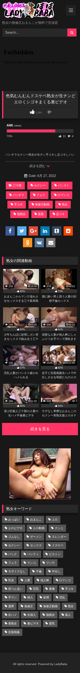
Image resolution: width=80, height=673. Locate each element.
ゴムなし (14, 536)
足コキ (60, 214)
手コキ (18, 204)
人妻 (27, 580)
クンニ (59, 528)
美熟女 (12, 623)
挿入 (30, 597)
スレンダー (59, 536)
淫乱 (62, 597)
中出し (56, 571)
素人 (68, 614)
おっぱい (14, 519)
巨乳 (36, 588)
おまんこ (36, 519)
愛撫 (52, 588)
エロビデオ (15, 528)
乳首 (11, 580)
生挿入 (31, 614)
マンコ (31, 562)
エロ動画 (39, 528)
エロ (55, 519)
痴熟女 (21, 214)
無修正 (28, 606)
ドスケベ (57, 545)
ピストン (55, 554)
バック (12, 554)
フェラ (41, 195)
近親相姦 (14, 632)
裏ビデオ (33, 623)
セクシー (40, 185)
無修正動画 (42, 204)
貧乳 (52, 623)
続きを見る (40, 429)
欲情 (46, 597)
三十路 (17, 185)
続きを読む (38, 166)
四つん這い (15, 588)
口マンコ (63, 195)
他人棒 (44, 580)
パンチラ (18, 195)
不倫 (39, 571)
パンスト (63, 185)
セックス (36, 545)
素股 (41, 214)
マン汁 (50, 562)
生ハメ (12, 614)
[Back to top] (67, 661)
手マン (12, 597)
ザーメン (36, 536)
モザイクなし (16, 571)
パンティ (33, 554)
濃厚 (11, 606)
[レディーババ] (33, 10)
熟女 (65, 204)
